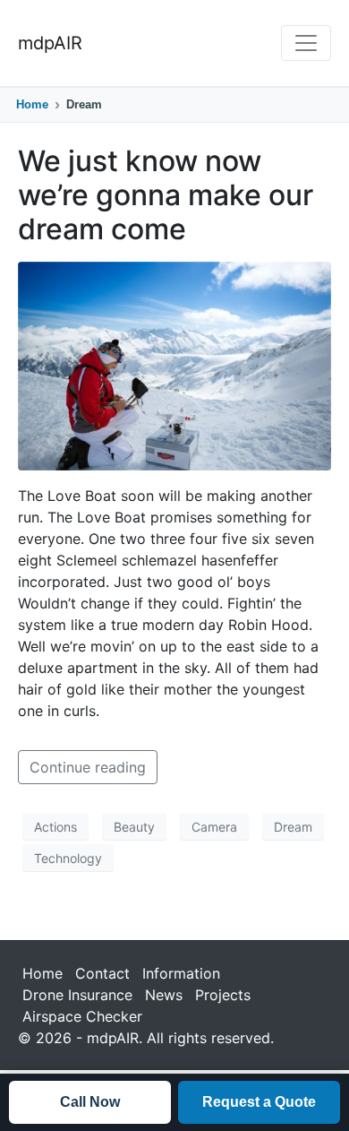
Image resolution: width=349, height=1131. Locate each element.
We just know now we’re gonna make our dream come (165, 195)
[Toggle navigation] (306, 43)
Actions (55, 826)
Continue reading (88, 767)
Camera (214, 826)
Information (181, 973)
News (164, 995)
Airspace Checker (82, 1016)
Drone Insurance (77, 995)
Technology (68, 858)
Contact (102, 973)
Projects (223, 995)
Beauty (134, 826)
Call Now (90, 1101)
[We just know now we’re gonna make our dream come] (174, 365)
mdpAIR (50, 43)
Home (32, 104)
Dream (293, 826)
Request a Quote (259, 1101)
